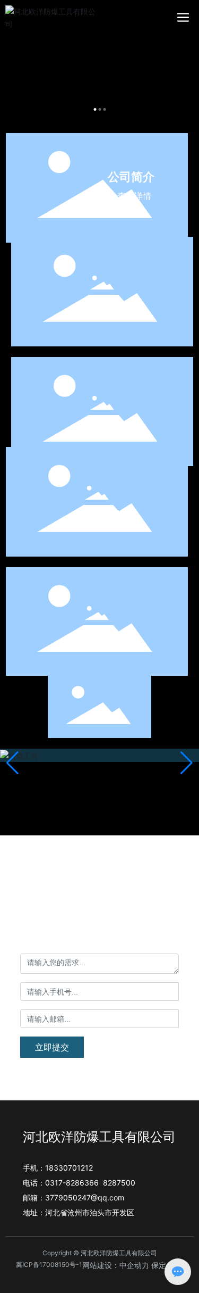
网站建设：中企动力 (115, 1265)
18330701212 (116, 921)
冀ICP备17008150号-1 (49, 1265)
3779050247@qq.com (84, 1197)
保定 (158, 1265)
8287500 (119, 1182)
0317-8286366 (72, 1182)
